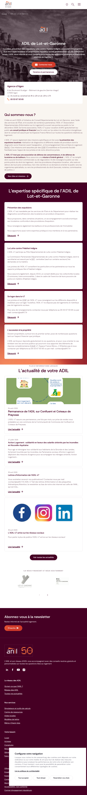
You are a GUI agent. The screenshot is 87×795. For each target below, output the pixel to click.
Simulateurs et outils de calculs (17, 708)
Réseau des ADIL (11, 690)
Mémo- (12, 723)
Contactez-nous (45, 64)
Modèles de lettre (11, 719)
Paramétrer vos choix (61, 778)
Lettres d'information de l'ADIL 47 (23, 475)
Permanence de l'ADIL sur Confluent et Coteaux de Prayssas (39, 413)
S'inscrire (12, 628)
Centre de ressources (13, 712)
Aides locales (10, 716)
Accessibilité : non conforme (15, 787)
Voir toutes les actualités (43, 557)
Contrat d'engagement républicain (18, 790)
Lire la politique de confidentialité (27, 771)
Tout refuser (41, 778)
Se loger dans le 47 (16, 296)
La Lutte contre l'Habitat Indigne (22, 248)
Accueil (4, 14)
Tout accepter (23, 778)
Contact (7, 779)
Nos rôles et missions (16, 176)
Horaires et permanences (43, 72)
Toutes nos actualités (13, 693)
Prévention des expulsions (19, 207)
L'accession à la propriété (19, 330)
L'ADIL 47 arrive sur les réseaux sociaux (26, 532)
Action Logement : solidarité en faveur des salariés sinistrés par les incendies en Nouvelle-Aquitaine (43, 444)
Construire (8, 745)
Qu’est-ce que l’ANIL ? (13, 686)
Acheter (7, 741)
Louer (6, 738)
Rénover (7, 749)
